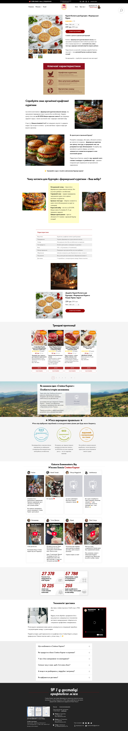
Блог (77, 7)
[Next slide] (60, 32)
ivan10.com (63, 710)
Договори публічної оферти (32, 726)
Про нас (83, 7)
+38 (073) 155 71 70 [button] (93, 6)
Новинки (31, 7)
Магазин (38, 7)
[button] (93, 7)
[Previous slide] (31, 32)
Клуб (45, 7)
